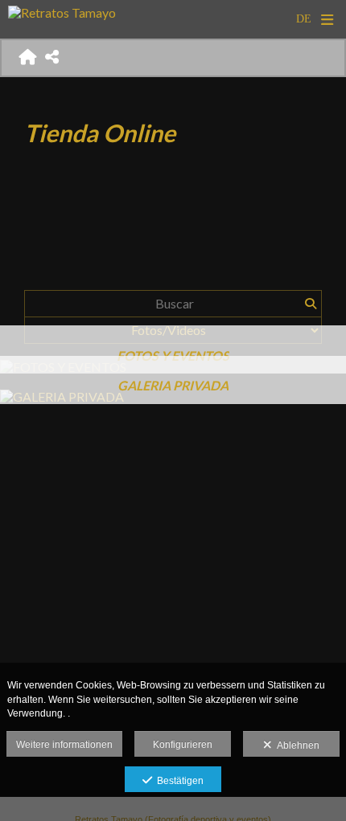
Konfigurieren (182, 744)
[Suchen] (310, 303)
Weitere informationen (64, 744)
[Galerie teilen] (52, 57)
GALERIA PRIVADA (173, 385)
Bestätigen (178, 780)
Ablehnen (295, 745)
